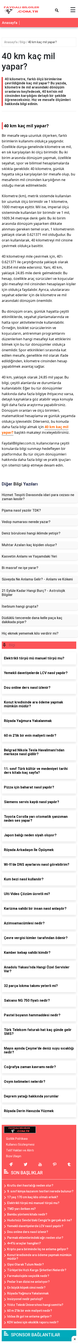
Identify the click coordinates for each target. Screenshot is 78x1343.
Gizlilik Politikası (17, 1138)
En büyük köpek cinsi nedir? (26, 1287)
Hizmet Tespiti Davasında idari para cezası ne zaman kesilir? (38, 497)
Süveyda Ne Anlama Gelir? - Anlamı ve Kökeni (37, 579)
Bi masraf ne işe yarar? (20, 568)
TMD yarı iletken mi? (21, 1209)
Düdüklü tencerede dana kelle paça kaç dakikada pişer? (32, 620)
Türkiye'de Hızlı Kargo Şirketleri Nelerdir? (36, 1270)
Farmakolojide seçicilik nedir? (28, 1276)
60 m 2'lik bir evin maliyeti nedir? (29, 1310)
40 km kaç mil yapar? (42, 42)
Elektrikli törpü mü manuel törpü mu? (33, 1203)
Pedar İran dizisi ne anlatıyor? (28, 1281)
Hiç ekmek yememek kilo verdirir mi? (30, 633)
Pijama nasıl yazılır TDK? (21, 510)
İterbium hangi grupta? (20, 606)
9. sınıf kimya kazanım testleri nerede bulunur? (40, 1191)
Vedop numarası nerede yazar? (26, 522)
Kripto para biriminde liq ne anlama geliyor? (37, 1249)
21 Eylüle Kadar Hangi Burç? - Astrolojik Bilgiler (33, 593)
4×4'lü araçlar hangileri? (24, 1243)
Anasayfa (9, 23)
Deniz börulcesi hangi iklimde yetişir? (31, 533)
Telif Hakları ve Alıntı (20, 1150)
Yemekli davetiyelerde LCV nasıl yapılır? (35, 1226)
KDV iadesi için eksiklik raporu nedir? (32, 1322)
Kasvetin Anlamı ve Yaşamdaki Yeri (29, 556)
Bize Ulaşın (13, 1156)
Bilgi (23, 42)
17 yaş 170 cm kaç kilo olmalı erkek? (32, 1197)
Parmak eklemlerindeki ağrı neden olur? (35, 1237)
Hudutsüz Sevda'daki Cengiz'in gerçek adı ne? (39, 1220)
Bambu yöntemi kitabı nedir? (27, 1214)
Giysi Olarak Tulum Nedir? (25, 1264)
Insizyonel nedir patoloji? (25, 1299)
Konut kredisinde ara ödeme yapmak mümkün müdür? (39, 1256)
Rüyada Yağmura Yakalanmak (28, 1293)
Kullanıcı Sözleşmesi (20, 1144)
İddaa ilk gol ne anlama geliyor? (29, 1316)
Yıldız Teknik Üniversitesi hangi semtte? (35, 1305)
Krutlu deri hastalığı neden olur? (30, 1185)
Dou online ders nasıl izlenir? (27, 1232)
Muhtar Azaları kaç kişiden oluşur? (29, 545)
